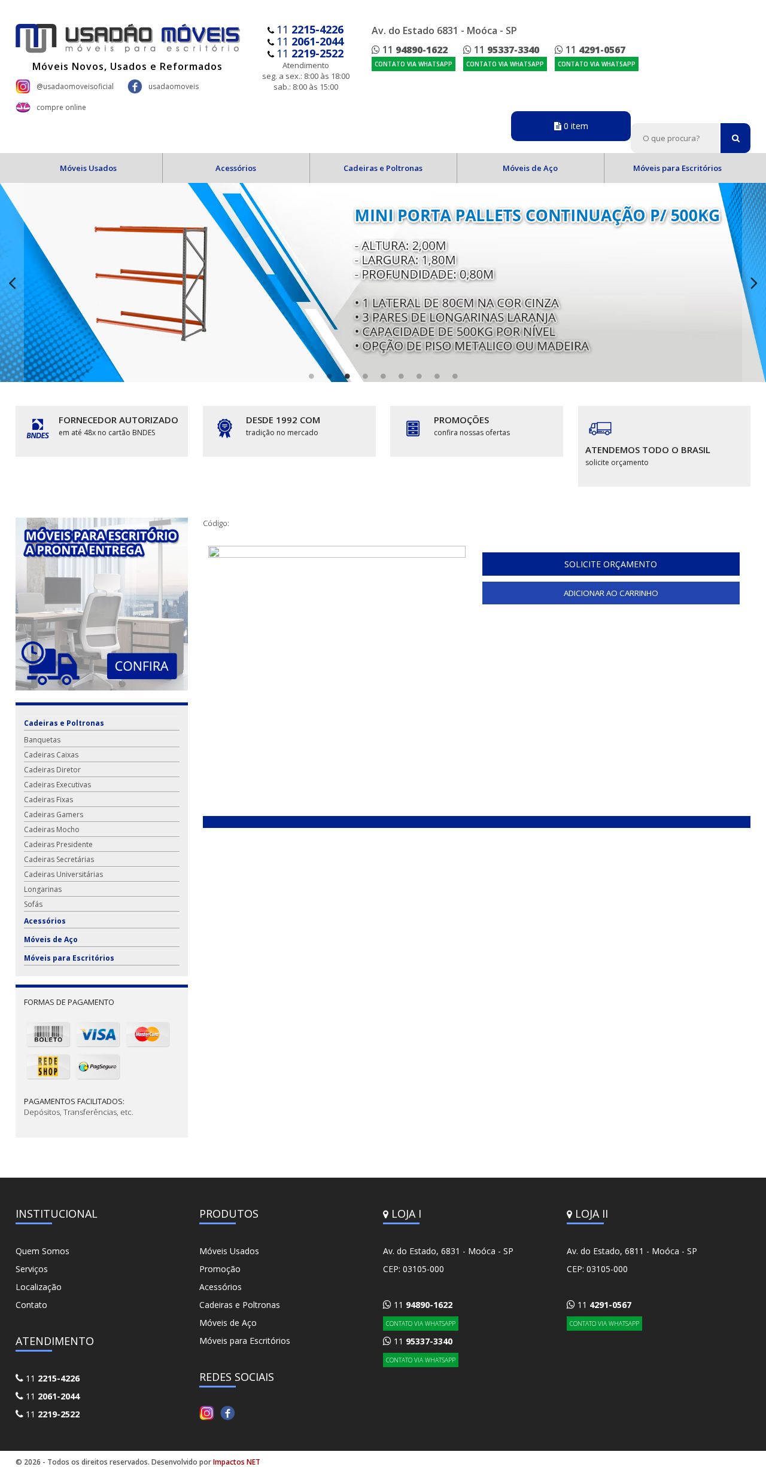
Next (754, 282)
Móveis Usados (88, 168)
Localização (39, 1286)
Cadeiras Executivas (57, 785)
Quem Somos (42, 1251)
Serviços (32, 1269)
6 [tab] (401, 376)
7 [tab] (419, 376)
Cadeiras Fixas (48, 799)
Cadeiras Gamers (53, 814)
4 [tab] (365, 376)
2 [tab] (329, 376)
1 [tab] (311, 376)
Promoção (220, 1269)
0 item (574, 126)
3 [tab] (347, 376)
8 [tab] (437, 376)
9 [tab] (455, 376)
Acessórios (235, 168)
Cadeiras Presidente (58, 844)
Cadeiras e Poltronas (383, 168)
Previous (12, 282)
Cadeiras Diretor (52, 770)
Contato (31, 1304)
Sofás (33, 904)
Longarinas (43, 889)
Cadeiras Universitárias (63, 874)
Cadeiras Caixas (51, 755)
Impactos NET (236, 1462)
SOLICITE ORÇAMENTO (610, 564)
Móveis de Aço (530, 168)
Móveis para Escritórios (677, 168)
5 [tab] (383, 376)
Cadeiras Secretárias (59, 859)
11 (310, 29)
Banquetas (42, 740)
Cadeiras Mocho (52, 829)
